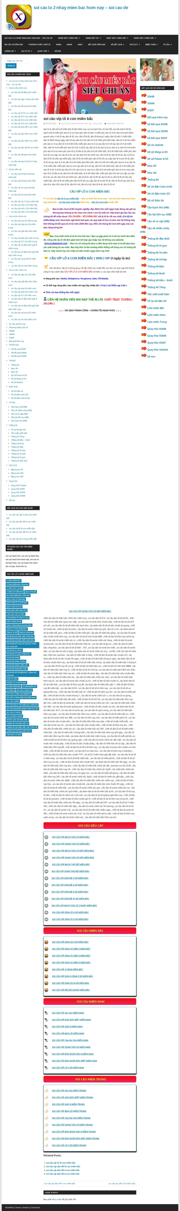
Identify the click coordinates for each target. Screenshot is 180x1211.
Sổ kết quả (116, 44)
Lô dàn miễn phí (29, 686)
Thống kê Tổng (17, 436)
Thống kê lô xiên (18, 454)
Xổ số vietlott (155, 144)
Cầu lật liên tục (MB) (20, 417)
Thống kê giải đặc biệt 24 (17, 723)
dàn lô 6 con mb (100, 202)
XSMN (69, 44)
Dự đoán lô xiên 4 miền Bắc (18, 654)
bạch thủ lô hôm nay (16, 599)
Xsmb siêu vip (92, 38)
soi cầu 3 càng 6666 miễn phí (19, 694)
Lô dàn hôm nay (13, 686)
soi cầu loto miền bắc (69, 202)
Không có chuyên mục (16, 683)
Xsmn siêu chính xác (144, 38)
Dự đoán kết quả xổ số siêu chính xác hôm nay (21, 645)
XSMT (80, 44)
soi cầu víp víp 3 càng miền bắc (25, 201)
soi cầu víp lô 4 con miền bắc (24, 116)
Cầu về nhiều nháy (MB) (21, 410)
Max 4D (14, 368)
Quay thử (42, 51)
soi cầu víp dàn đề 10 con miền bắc (63, 1166)
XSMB (58, 44)
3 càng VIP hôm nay (15, 592)
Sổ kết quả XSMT (18, 349)
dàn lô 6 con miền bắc (68, 198)
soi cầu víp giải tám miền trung (24, 238)
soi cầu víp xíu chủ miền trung (24, 265)
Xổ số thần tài (17, 391)
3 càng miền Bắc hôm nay (17, 584)
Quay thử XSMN (18, 492)
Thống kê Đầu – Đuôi (20, 440)
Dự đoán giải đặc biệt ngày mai (20, 640)
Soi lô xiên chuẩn (14, 716)
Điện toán (150, 44)
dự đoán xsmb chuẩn (16, 661)
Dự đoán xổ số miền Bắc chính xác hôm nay (22, 674)
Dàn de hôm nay (26, 633)
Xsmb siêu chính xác (68, 38)
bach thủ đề (30, 592)
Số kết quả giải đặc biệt (17, 720)
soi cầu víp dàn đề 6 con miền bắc (62, 1174)
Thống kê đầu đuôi (19, 461)
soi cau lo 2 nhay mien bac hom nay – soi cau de (81, 7)
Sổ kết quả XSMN (18, 352)
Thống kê (9, 51)
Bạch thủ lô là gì (14, 607)
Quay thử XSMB (18, 496)
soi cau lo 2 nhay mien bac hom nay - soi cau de (81, 123)
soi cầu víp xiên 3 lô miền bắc (24, 208)
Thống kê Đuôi (17, 443)
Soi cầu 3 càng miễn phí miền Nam (21, 698)
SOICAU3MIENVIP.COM (55, 243)
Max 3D (14, 372)
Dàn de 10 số (12, 633)
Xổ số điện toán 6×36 (20, 398)
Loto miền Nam (156, 314)
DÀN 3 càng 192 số (14, 621)
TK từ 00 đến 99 (18, 429)
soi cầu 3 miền (13, 701)
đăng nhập (56, 1199)
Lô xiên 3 (10, 690)
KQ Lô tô (25, 51)
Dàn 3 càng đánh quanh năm (19, 625)
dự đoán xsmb (13, 658)
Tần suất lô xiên (14, 735)
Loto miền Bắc (155, 307)
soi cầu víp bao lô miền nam (23, 288)
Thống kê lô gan (18, 457)
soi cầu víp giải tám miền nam (24, 292)
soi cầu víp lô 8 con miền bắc (24, 123)
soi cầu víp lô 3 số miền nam (23, 295)
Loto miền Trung (157, 321)
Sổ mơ (58, 51)
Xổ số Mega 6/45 (18, 378)
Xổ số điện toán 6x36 (159, 186)
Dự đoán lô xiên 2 (14, 650)
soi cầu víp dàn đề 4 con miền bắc (63, 1170)
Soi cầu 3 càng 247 (24, 690)
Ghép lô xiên (12, 679)
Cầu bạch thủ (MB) (19, 407)
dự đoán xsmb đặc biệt (17, 669)
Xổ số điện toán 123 (19, 394)
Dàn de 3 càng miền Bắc (17, 629)
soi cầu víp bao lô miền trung (24, 220)
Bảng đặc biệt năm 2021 (17, 610)
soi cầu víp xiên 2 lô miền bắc (122, 1183)
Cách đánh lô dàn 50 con (18, 618)
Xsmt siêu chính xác (116, 38)
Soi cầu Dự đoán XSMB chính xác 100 (22, 709)
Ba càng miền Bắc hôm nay (18, 595)
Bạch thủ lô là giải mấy (17, 603)
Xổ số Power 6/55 (19, 375)
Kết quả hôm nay (96, 44)
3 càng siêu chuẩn (14, 588)
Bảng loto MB (17, 476)
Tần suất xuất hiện (19, 433)
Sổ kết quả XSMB (18, 356)
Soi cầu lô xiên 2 (14, 712)
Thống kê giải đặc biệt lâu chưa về (22, 727)
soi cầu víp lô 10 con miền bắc (60, 1162)
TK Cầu (166, 44)
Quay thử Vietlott (18, 485)
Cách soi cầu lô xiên (16, 614)
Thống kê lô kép (18, 450)
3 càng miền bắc (14, 581)
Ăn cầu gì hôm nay (13, 44)
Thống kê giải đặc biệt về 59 (19, 731)
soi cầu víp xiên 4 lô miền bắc (24, 212)
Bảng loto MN (17, 473)
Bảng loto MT (17, 469)
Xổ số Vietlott (17, 382)
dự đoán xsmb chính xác (17, 665)
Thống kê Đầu (17, 447)
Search (11, 66)
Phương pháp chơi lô (39, 44)
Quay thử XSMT (18, 489)
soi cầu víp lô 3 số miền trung (24, 241)
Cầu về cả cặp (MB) (19, 414)
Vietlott (134, 44)
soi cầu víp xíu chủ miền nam (24, 319)
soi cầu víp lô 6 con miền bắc (24, 120)
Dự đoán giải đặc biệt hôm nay (20, 636)
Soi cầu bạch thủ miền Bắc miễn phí (22, 705)
